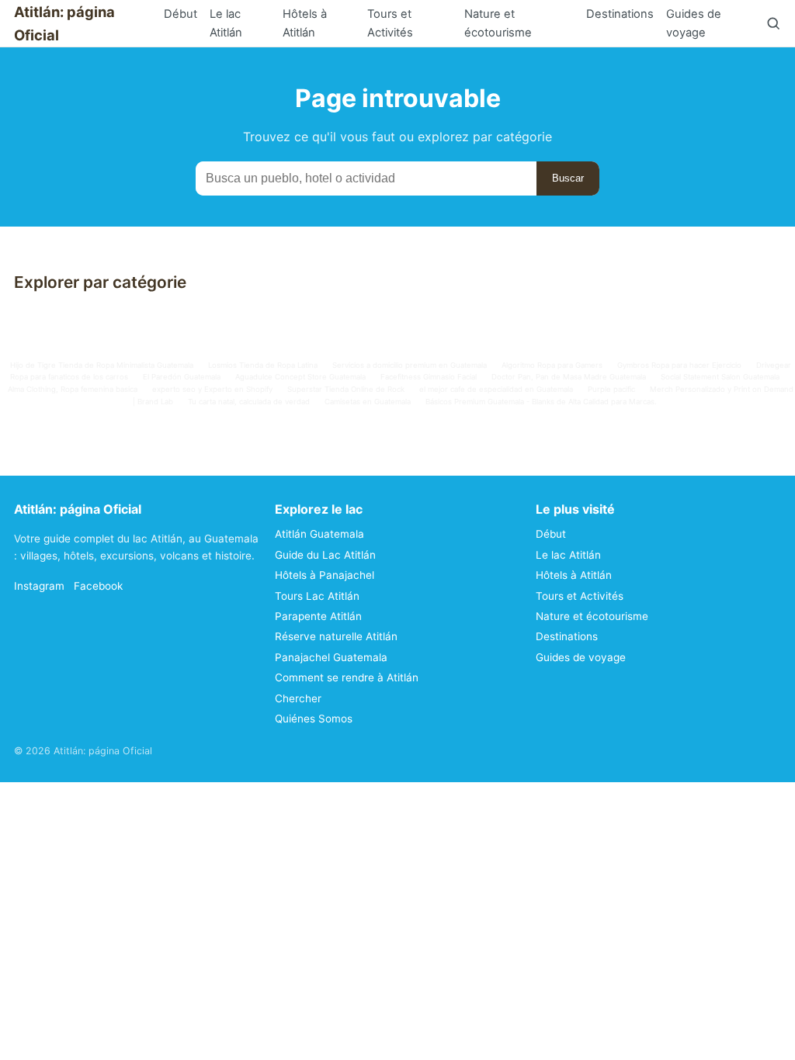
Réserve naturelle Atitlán (336, 636)
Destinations (620, 14)
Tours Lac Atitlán (317, 596)
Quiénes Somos (313, 718)
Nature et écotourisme (498, 23)
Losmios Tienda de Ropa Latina (263, 365)
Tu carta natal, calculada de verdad (249, 401)
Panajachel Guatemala (331, 657)
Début (180, 14)
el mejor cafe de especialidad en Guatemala (496, 389)
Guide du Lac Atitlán (325, 555)
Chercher (298, 698)
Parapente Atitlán (318, 616)
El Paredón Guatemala (181, 376)
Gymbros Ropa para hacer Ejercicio (679, 365)
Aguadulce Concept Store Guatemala (300, 376)
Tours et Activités (390, 23)
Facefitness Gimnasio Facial (428, 376)
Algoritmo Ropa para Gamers (552, 365)
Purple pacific (611, 389)
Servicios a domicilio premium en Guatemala (409, 365)
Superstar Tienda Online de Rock (345, 389)
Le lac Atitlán (226, 23)
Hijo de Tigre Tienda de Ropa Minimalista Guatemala (101, 365)
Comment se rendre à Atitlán (346, 677)
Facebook (98, 586)
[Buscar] (773, 23)
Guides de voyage (693, 23)
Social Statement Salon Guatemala (720, 376)
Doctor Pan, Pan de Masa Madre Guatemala (568, 376)
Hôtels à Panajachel (324, 575)
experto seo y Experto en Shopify (212, 389)
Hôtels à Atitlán (305, 23)
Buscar (568, 178)
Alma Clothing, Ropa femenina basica (72, 389)
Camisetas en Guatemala (368, 401)
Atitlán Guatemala (319, 534)
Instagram (39, 586)
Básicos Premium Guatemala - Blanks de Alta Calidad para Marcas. (541, 401)
